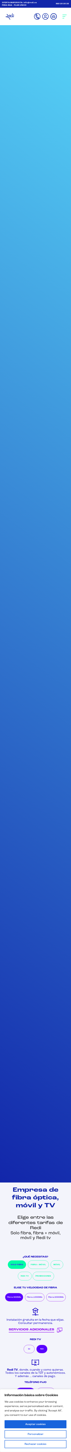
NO (42, 1349)
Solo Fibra (17, 1265)
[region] (35, 1420)
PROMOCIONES (43, 1276)
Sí (29, 1349)
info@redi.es (30, 2)
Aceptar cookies (35, 1424)
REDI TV (25, 1276)
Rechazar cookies (35, 1444)
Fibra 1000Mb (34, 1297)
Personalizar (36, 1434)
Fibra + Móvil (38, 1265)
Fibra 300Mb (14, 1297)
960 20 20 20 (62, 4)
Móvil (57, 1265)
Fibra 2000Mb (56, 1297)
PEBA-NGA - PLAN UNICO (14, 5)
